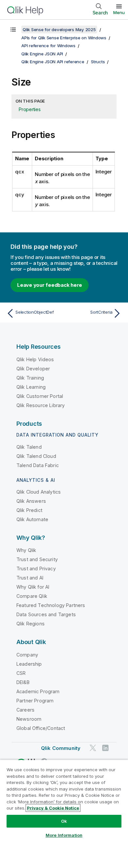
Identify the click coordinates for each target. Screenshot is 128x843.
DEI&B (23, 682)
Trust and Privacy (36, 568)
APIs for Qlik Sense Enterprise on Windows (63, 37)
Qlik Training (30, 378)
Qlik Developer (33, 368)
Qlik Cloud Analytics (38, 492)
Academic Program (38, 691)
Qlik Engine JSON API (42, 53)
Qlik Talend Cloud (36, 456)
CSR (21, 673)
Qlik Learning (31, 387)
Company (27, 654)
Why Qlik (26, 550)
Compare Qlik (31, 596)
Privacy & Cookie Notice (53, 808)
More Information (64, 835)
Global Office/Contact (40, 728)
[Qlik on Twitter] (93, 748)
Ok (64, 821)
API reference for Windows (48, 45)
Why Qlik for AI (32, 587)
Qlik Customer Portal (39, 396)
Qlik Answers (31, 501)
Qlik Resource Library (40, 405)
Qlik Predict (29, 510)
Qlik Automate (32, 519)
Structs (98, 61)
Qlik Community (60, 748)
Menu (119, 12)
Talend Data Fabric (37, 465)
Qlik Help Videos (35, 359)
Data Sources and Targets (46, 614)
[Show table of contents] (13, 29)
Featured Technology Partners (50, 605)
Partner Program (34, 700)
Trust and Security (37, 559)
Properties (30, 109)
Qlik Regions (30, 623)
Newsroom (28, 719)
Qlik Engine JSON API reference (52, 61)
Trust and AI (29, 577)
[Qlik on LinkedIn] (105, 748)
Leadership (29, 664)
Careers (25, 710)
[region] (64, 801)
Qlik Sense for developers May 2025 (59, 29)
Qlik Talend (29, 447)
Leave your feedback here (49, 285)
